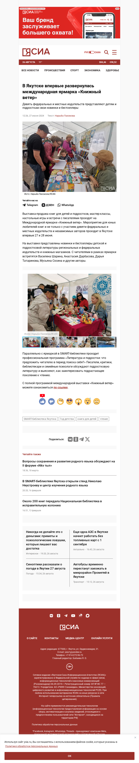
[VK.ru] (70, 439)
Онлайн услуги (101, 638)
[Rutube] (80, 615)
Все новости (30, 70)
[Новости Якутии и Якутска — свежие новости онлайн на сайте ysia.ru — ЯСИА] (36, 52)
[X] (87, 439)
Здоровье (112, 70)
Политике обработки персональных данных (31, 746)
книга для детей (86, 418)
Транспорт (78, 582)
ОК (69, 756)
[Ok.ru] (75, 439)
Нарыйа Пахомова (65, 115)
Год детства (67, 418)
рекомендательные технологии (82, 706)
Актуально (78, 549)
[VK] (51, 615)
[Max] (87, 615)
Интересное (32, 553)
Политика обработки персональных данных (54, 724)
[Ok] (58, 615)
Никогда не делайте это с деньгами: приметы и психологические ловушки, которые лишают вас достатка (46, 540)
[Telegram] (81, 439)
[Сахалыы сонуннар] (93, 52)
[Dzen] (48, 205)
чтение (104, 418)
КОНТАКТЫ (51, 638)
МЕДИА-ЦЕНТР (75, 638)
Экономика (92, 70)
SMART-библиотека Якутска (40, 418)
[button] (113, 277)
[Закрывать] (135, 737)
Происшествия (54, 70)
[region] (69, 748)
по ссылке (61, 387)
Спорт (74, 70)
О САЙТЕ (32, 638)
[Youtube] (73, 615)
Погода (30, 573)
